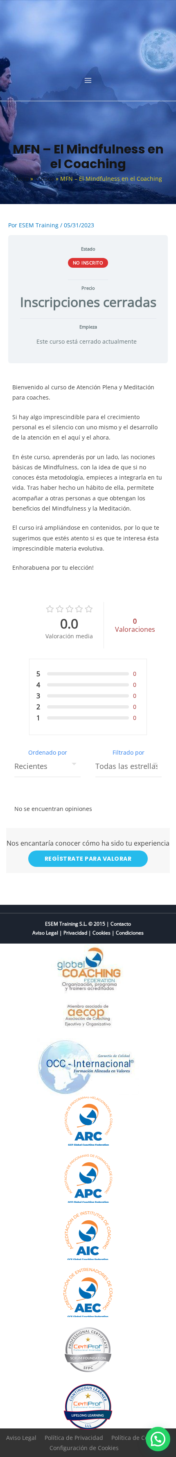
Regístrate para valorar (88, 859)
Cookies (102, 932)
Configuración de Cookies (84, 1448)
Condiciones (130, 932)
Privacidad (75, 932)
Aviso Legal (45, 932)
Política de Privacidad (74, 1437)
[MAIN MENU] (88, 81)
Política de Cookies (136, 1437)
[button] (158, 1439)
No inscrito (88, 263)
